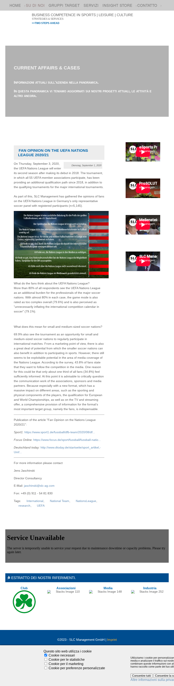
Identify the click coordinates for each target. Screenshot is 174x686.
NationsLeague (86, 501)
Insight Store (117, 5)
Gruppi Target (64, 5)
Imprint (112, 639)
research (24, 505)
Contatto (147, 5)
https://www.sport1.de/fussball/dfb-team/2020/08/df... (59, 432)
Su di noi (35, 5)
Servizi (91, 5)
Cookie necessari (62, 655)
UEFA (41, 505)
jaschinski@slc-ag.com (39, 485)
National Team (59, 501)
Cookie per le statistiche (67, 659)
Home (15, 5)
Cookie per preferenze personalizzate (77, 668)
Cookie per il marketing (66, 664)
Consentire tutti (141, 675)
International (35, 501)
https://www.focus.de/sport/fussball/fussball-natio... (67, 439)
